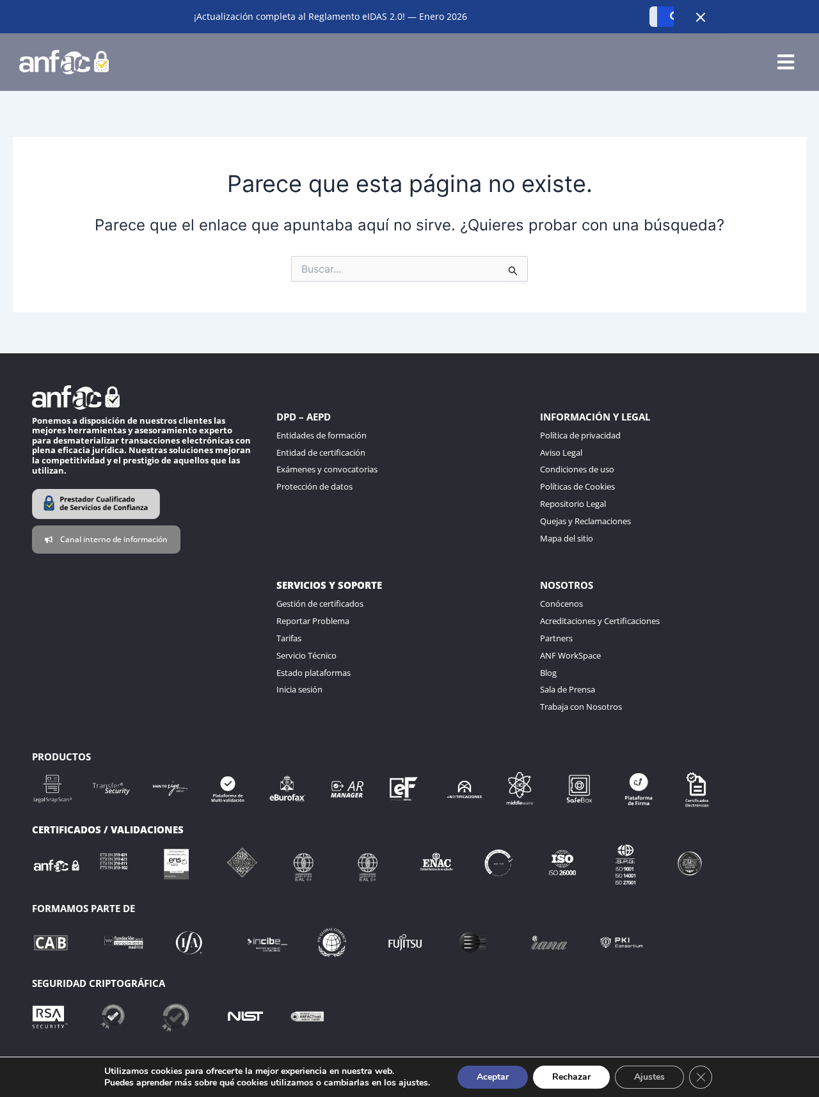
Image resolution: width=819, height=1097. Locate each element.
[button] (785, 62)
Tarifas (288, 638)
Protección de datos (314, 486)
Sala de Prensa (567, 689)
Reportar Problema (312, 621)
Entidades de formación (321, 435)
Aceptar (493, 1077)
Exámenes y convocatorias (327, 469)
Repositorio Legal (573, 503)
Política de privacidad (580, 435)
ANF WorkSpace (570, 655)
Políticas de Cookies (577, 486)
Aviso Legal (561, 452)
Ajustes (649, 1077)
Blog (548, 672)
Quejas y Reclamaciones (585, 521)
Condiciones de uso (577, 469)
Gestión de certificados (319, 603)
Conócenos (561, 603)
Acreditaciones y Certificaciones (600, 621)
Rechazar (571, 1077)
